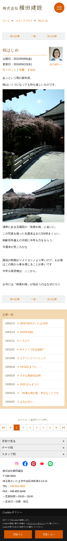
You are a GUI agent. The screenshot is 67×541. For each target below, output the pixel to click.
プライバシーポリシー (35, 523)
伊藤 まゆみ (27, 69)
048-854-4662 (17, 486)
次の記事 (52, 36)
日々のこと (9, 69)
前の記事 (15, 36)
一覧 (33, 36)
